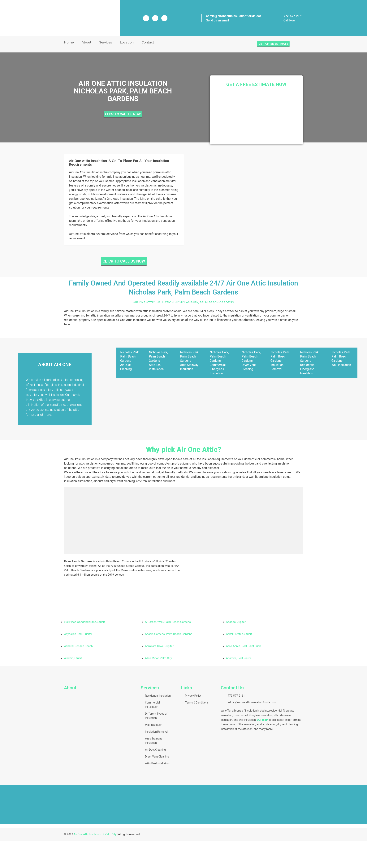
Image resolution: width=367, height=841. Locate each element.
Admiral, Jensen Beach (78, 646)
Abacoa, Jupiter (236, 622)
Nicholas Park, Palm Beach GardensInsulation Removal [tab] (280, 360)
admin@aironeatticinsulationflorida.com (234, 16)
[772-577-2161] (274, 18)
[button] (4, 804)
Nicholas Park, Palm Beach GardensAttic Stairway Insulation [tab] (189, 360)
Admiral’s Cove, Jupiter (159, 646)
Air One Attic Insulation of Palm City (95, 834)
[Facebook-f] (146, 18)
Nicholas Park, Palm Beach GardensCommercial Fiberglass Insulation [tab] (219, 362)
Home (69, 42)
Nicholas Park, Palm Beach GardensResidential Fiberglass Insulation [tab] (309, 362)
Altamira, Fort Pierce (239, 658)
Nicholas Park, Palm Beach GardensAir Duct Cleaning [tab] (129, 360)
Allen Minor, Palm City (158, 658)
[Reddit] (155, 18)
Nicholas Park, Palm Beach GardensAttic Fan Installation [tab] (158, 360)
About (86, 42)
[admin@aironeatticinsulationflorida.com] (196, 18)
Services (105, 42)
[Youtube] (164, 18)
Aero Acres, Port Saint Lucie (243, 646)
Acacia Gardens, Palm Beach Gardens (168, 634)
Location (127, 42)
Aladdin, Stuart (73, 658)
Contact (147, 42)
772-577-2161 (293, 16)
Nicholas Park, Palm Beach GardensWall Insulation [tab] (341, 358)
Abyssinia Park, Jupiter (78, 634)
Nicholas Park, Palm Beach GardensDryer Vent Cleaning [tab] (251, 360)
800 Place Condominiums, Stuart (84, 622)
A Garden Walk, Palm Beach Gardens (168, 622)
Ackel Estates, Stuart (239, 634)
